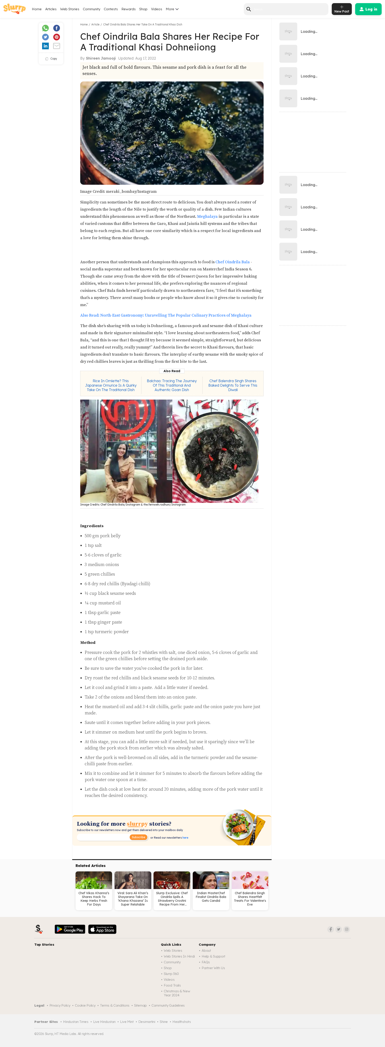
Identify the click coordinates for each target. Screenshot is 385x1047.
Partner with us (213, 968)
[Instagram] (346, 929)
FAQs (206, 962)
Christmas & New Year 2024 (177, 993)
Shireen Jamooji (101, 58)
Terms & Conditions (114, 1005)
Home (37, 9)
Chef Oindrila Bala (232, 262)
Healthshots (181, 1022)
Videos (156, 9)
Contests (111, 9)
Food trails (172, 985)
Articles (51, 9)
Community (91, 9)
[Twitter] (338, 929)
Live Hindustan (104, 1022)
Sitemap (140, 1005)
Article (95, 24)
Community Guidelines (168, 1005)
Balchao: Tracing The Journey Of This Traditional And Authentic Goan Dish (172, 385)
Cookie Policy (85, 1005)
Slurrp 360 (171, 974)
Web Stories (69, 9)
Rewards (128, 9)
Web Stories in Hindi (179, 956)
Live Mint (126, 1022)
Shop (143, 9)
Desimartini (146, 1022)
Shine (164, 1022)
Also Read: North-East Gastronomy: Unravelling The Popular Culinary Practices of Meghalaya (166, 315)
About (206, 950)
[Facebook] (330, 929)
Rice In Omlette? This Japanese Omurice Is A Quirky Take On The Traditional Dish (111, 385)
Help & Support (213, 956)
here (185, 837)
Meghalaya (208, 216)
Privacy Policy (59, 1005)
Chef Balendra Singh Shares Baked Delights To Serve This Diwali (232, 385)
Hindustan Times (75, 1022)
